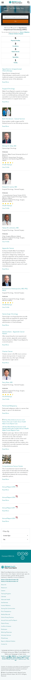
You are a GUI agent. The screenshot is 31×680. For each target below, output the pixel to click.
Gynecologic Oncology (10, 314)
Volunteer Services (6, 635)
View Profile (5, 167)
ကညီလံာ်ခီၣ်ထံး (9, 657)
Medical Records (5, 614)
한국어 (14, 657)
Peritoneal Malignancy (9, 406)
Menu (3, 1)
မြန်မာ (10, 656)
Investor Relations (6, 605)
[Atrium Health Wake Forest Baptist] (15, 567)
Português (26, 657)
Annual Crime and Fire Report (9, 620)
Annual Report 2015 (8, 518)
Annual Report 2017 (8, 508)
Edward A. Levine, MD (9, 187)
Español (3, 656)
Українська (21, 659)
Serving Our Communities (8, 608)
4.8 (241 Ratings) (7, 205)
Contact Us (4, 644)
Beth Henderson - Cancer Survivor (13, 119)
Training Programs (6, 593)
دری (17, 656)
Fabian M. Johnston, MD (10, 228)
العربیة (6, 656)
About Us (3, 584)
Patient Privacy (5, 623)
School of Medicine (24, 32)
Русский (8, 659)
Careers (3, 590)
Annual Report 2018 (8, 487)
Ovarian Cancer (7, 351)
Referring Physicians (6, 632)
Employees (4, 629)
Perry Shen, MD (7, 382)
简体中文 (14, 656)
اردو (25, 659)
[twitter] (22, 553)
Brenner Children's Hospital (16, 33)
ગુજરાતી (24, 656)
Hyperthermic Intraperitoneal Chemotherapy (12, 70)
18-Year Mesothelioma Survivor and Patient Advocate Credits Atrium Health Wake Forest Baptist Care (15, 428)
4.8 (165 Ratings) (7, 396)
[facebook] (19, 553)
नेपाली (23, 657)
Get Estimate (4, 602)
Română (4, 659)
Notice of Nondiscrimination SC (9, 581)
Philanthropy (4, 638)
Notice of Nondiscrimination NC (9, 579)
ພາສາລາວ (19, 657)
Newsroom (4, 587)
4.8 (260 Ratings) (7, 304)
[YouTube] (26, 553)
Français (20, 656)
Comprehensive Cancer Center (12, 466)
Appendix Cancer (8, 248)
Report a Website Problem (8, 641)
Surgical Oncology (8, 89)
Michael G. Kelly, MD (9, 146)
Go (15, 21)
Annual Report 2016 (8, 497)
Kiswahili (13, 659)
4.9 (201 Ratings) (7, 164)
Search (27, 1)
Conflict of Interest (6, 626)
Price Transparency (6, 611)
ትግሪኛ (16, 659)
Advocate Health (5, 599)
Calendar (3, 596)
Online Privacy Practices (7, 617)
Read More (5, 82)
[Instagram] (22, 558)
